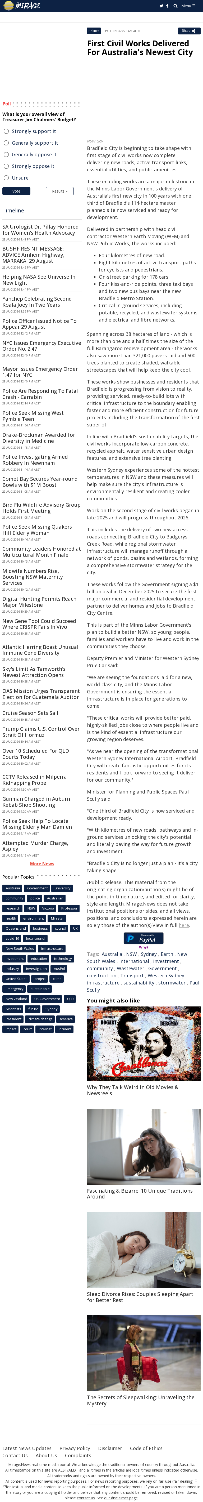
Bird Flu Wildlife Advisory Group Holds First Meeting (41, 507)
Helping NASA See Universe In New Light (38, 279)
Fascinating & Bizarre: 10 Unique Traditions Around (140, 1193)
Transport (132, 975)
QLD (70, 998)
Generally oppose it (34, 154)
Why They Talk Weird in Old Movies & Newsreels (132, 1090)
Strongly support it (34, 131)
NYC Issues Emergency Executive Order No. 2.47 (41, 346)
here (184, 925)
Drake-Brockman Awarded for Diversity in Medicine (38, 437)
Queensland (16, 928)
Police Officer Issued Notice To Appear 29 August (39, 324)
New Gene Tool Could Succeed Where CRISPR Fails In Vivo (39, 624)
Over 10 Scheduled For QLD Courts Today (35, 753)
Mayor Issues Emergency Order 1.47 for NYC (40, 372)
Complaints (78, 1455)
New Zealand (16, 998)
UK (75, 928)
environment (33, 918)
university (63, 888)
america (66, 1019)
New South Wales (20, 948)
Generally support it (35, 143)
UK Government (47, 998)
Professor (69, 908)
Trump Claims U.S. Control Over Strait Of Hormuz (41, 731)
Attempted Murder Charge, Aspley (35, 846)
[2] (4, 1486)
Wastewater (130, 968)
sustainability (138, 982)
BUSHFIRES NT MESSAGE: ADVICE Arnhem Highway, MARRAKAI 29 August (33, 254)
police (35, 898)
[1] (196, 1480)
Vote (16, 191)
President (13, 1019)
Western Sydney (166, 975)
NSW (131, 954)
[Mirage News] (22, 6)
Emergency (15, 988)
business (40, 928)
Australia (112, 954)
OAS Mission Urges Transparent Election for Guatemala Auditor (41, 694)
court (28, 1029)
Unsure (20, 178)
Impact (11, 1029)
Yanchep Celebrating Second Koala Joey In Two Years (37, 301)
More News (42, 864)
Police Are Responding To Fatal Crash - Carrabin (40, 393)
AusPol (59, 968)
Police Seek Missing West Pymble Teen (33, 415)
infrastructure (103, 982)
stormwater (172, 982)
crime (57, 978)
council (60, 928)
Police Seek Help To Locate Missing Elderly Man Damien (37, 824)
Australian (55, 898)
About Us (46, 1455)
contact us (86, 1497)
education (39, 958)
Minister (57, 918)
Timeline (13, 210)
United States (16, 978)
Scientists (13, 1008)
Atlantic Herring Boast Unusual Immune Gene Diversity (40, 650)
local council (35, 938)
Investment (166, 961)
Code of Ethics (146, 1448)
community (100, 968)
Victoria (48, 908)
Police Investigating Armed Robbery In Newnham (35, 459)
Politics (94, 31)
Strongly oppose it (33, 166)
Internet (45, 1029)
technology (63, 958)
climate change (41, 1019)
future (33, 1008)
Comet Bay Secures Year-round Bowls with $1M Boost (40, 481)
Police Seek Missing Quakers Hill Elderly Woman (37, 529)
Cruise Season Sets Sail (30, 713)
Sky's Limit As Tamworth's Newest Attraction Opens (34, 672)
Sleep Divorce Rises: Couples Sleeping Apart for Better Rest (140, 1297)
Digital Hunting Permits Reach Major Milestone (39, 601)
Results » (59, 191)
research (13, 908)
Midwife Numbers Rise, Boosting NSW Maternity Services (32, 577)
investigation (36, 968)
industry (12, 968)
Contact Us (15, 1455)
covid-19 (12, 938)
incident (65, 1029)
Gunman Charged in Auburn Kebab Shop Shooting (36, 801)
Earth (167, 954)
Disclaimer (110, 1448)
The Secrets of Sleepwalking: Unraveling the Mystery (141, 1400)
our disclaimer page (121, 1497)
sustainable (40, 988)
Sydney (149, 954)
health (11, 918)
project (40, 978)
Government (162, 968)
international (134, 961)
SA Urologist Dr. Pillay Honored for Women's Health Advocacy (40, 229)
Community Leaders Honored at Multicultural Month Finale (41, 551)
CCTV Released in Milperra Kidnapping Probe (34, 779)
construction (101, 975)
